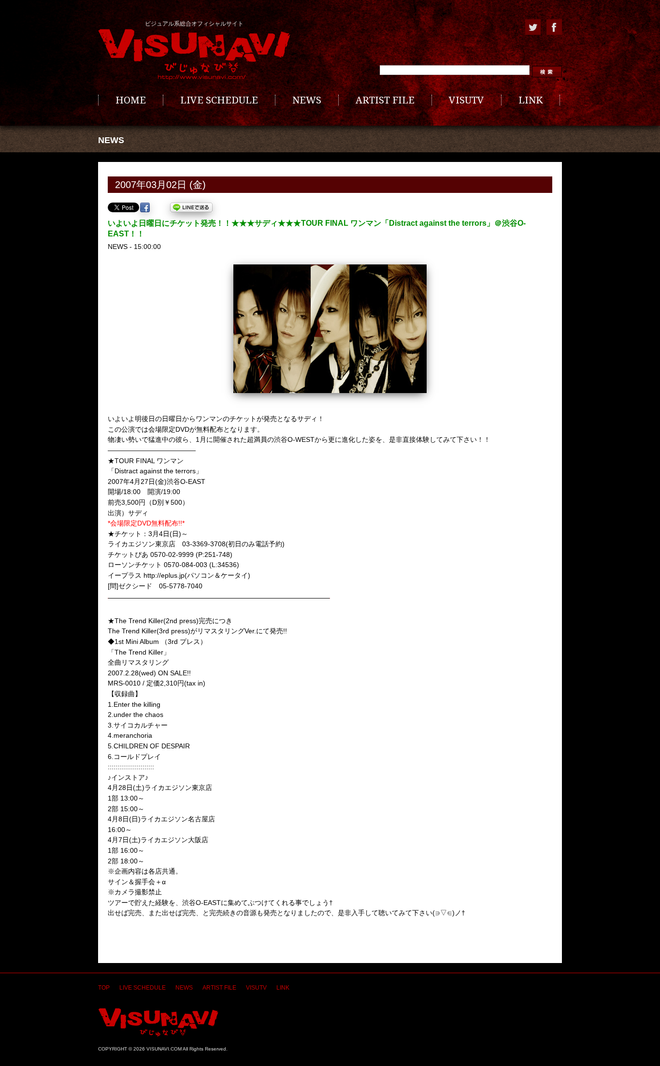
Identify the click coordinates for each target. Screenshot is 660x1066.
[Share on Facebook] (145, 207)
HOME (130, 100)
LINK (530, 100)
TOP (104, 987)
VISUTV (466, 100)
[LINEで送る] (191, 207)
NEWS (306, 100)
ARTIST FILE (385, 100)
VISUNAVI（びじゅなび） (158, 1022)
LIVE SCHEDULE (219, 100)
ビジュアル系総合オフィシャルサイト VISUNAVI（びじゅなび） (194, 54)
